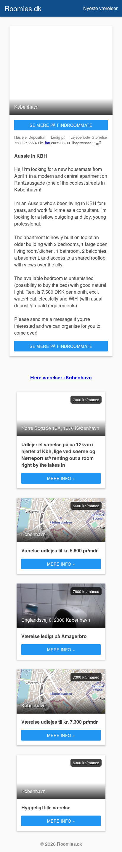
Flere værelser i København (61, 377)
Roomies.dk (22, 8)
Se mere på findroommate (61, 125)
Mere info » (61, 478)
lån (47, 143)
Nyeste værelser (100, 8)
